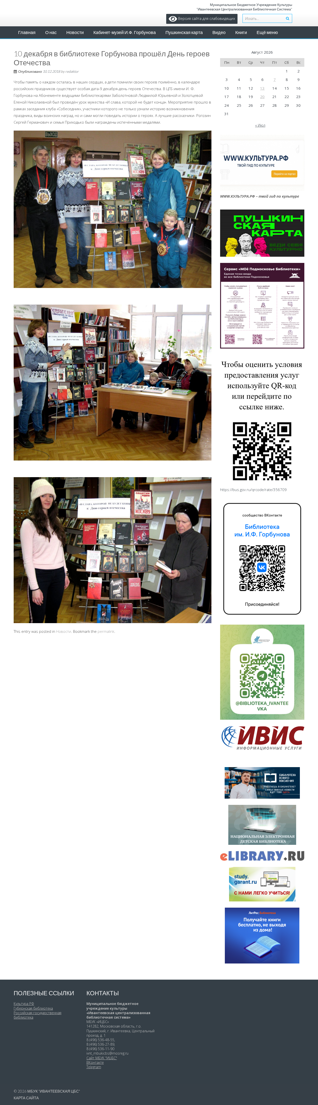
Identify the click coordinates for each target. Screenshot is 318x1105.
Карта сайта (26, 1098)
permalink (106, 631)
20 (262, 96)
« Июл (260, 125)
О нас (51, 32)
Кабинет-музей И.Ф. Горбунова (124, 32)
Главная (27, 32)
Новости (75, 32)
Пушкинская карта (184, 32)
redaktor (72, 71)
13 (262, 88)
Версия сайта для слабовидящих (206, 18)
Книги (241, 32)
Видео (219, 32)
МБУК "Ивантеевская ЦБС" (53, 1091)
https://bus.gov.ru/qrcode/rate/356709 (253, 489)
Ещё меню (267, 32)
